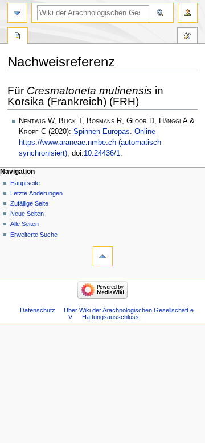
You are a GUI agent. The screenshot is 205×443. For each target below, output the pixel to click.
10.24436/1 (102, 153)
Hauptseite (25, 182)
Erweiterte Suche (34, 234)
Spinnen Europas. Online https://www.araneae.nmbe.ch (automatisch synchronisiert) (90, 142)
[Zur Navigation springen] (17, 13)
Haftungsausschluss (110, 317)
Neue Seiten (27, 213)
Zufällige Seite (29, 203)
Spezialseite (17, 37)
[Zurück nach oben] (103, 256)
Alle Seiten (24, 223)
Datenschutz (37, 310)
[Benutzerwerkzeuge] (188, 13)
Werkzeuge (187, 37)
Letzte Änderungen (36, 193)
